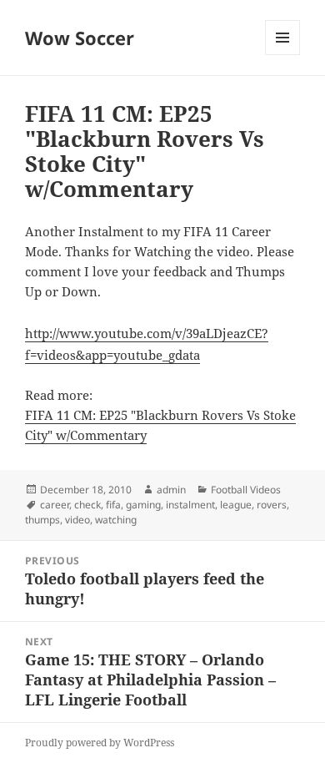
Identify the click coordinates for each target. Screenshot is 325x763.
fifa (113, 505)
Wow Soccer (79, 37)
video (77, 520)
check (87, 505)
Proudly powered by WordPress (99, 742)
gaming (143, 505)
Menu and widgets (283, 54)
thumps (42, 520)
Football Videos (246, 490)
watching (116, 520)
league (236, 505)
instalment (190, 505)
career (54, 505)
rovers (272, 505)
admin (171, 490)
